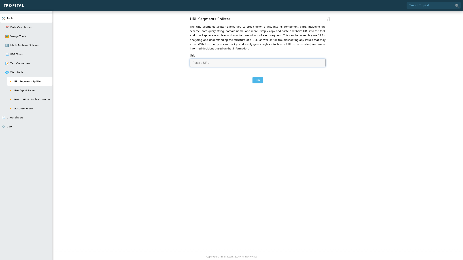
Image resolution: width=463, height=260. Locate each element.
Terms (244, 256)
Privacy (253, 256)
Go (258, 80)
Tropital (14, 5)
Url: (192, 55)
